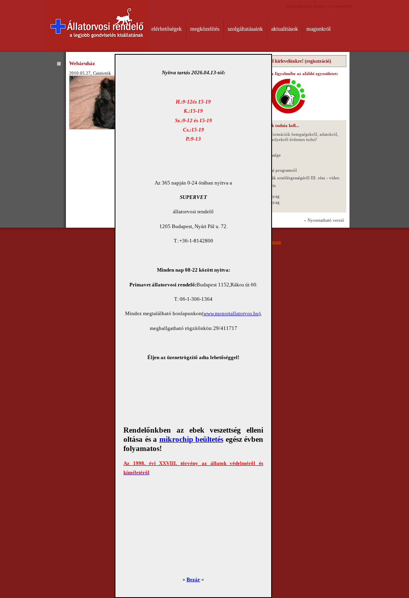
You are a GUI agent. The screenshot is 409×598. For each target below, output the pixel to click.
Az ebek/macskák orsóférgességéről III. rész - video (292, 177)
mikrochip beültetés (191, 439)
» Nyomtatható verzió (324, 220)
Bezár (193, 579)
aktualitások (284, 29)
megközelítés (204, 29)
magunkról (318, 29)
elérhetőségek (166, 29)
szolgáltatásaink (245, 29)
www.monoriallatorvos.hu (231, 313)
